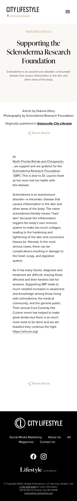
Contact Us (47, 442)
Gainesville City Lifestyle (54, 124)
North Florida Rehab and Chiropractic (38, 162)
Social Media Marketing (25, 437)
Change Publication (19, 15)
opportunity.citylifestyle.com (38, 493)
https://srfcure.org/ (25, 332)
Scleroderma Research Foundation (36, 171)
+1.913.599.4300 (27, 486)
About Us (54, 437)
